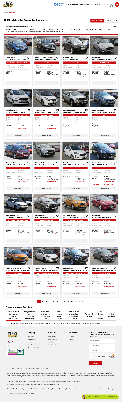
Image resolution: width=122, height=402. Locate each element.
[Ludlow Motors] (8, 4)
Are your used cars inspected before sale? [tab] (29, 315)
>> (83, 301)
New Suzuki (52, 336)
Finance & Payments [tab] (89, 315)
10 (72, 301)
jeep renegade (69, 110)
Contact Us (94, 4)
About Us (31, 336)
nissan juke (68, 57)
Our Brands (105, 4)
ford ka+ (66, 163)
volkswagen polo (12, 215)
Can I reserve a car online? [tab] (59, 315)
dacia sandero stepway (43, 57)
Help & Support (103, 389)
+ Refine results (97, 20)
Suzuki (71, 339)
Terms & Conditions (34, 348)
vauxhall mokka (69, 215)
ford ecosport (39, 215)
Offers (50, 348)
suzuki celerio (11, 110)
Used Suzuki (52, 342)
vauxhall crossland (13, 268)
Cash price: (9, 71)
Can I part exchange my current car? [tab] (45, 315)
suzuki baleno (39, 110)
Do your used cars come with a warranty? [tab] (13, 315)
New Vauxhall (52, 339)
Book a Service (73, 4)
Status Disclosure (81, 389)
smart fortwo (11, 57)
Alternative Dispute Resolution (33, 389)
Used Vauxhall (53, 345)
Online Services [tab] (111, 315)
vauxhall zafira (98, 110)
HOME (6, 12)
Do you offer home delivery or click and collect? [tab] (74, 315)
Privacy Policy (32, 342)
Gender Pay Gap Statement (67, 389)
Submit (95, 363)
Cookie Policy (32, 345)
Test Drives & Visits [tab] (100, 315)
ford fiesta (96, 57)
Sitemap (110, 389)
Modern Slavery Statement (50, 389)
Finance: (49, 71)
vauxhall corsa (98, 163)
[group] (18, 45)
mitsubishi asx (40, 163)
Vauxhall (71, 336)
